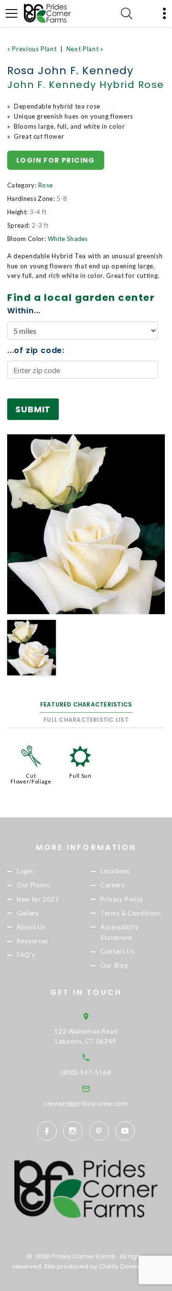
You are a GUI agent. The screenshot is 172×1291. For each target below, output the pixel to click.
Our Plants (33, 885)
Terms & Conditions (130, 913)
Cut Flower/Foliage (31, 778)
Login (25, 871)
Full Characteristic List (86, 720)
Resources (32, 941)
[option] (86, 524)
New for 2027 (38, 899)
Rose (45, 185)
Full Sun (80, 775)
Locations (115, 871)
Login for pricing (55, 160)
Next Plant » (85, 49)
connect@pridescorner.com (86, 1103)
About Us (31, 927)
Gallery (28, 913)
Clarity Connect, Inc (129, 1266)
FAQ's (26, 955)
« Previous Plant (31, 49)
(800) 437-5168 (86, 1072)
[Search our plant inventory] (126, 13)
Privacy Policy (121, 899)
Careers (112, 885)
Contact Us (117, 951)
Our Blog (114, 965)
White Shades (68, 239)
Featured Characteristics (86, 704)
